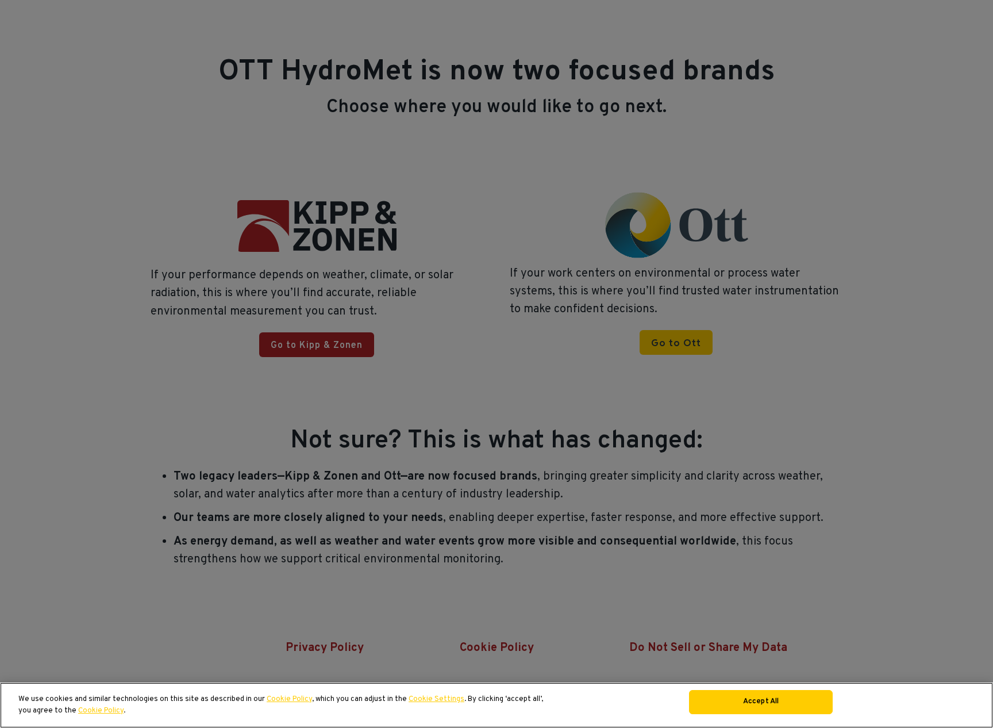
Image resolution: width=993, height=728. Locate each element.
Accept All (761, 701)
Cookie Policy (289, 699)
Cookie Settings (436, 699)
